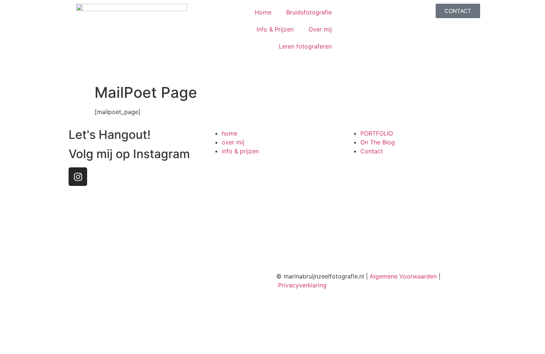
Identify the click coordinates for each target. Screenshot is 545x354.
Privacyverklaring (302, 285)
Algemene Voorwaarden (403, 276)
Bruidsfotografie (309, 12)
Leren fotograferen (305, 46)
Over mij (320, 29)
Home (263, 12)
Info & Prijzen (275, 29)
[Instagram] (78, 176)
